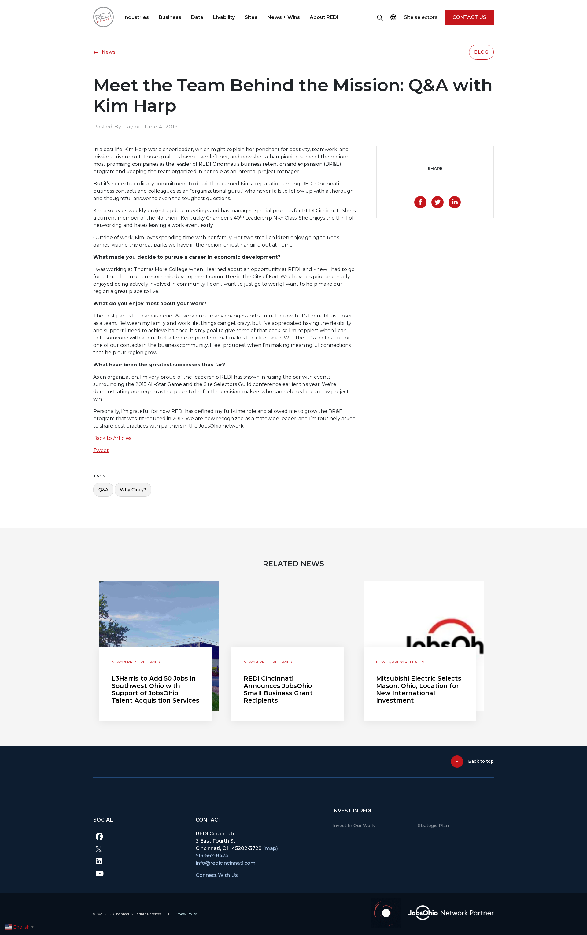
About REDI (324, 17)
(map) (270, 848)
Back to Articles (112, 438)
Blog (481, 52)
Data (197, 17)
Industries (136, 17)
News (108, 52)
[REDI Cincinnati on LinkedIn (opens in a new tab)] (140, 861)
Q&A (103, 489)
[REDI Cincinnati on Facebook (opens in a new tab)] (140, 836)
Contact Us (469, 17)
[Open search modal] (380, 17)
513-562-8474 (212, 856)
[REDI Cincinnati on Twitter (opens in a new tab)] (140, 848)
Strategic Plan (433, 825)
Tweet (101, 450)
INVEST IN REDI (351, 811)
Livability (224, 17)
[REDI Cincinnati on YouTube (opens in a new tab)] (140, 873)
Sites (251, 17)
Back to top (481, 761)
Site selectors (420, 17)
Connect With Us (217, 875)
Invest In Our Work (353, 825)
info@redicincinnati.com (226, 863)
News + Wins (283, 17)
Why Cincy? (133, 489)
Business (170, 17)
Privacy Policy (186, 914)
